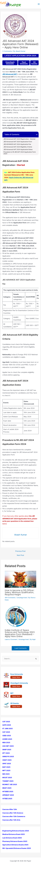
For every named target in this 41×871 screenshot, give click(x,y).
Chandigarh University (10, 62)
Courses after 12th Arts (11, 820)
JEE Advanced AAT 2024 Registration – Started (19, 139)
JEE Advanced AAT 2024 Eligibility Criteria (18, 147)
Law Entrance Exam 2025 (12, 838)
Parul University (24, 62)
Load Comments (20, 648)
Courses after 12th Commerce (13, 816)
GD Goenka (34, 62)
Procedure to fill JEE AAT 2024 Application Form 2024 (20, 153)
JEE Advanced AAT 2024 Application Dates (18, 149)
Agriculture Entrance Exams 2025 (15, 845)
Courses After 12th (9, 809)
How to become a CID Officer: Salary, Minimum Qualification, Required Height (19, 592)
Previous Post (20, 551)
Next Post (20, 555)
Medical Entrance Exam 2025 (13, 834)
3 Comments (7, 51)
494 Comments (10, 597)
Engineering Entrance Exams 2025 (15, 831)
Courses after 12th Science (12, 813)
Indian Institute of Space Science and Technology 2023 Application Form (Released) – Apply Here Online (20, 633)
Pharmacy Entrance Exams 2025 (14, 841)
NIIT (11, 693)
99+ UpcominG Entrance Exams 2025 (16, 848)
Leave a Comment (11, 639)
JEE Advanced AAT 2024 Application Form (18, 141)
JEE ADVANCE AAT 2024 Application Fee (17, 144)
